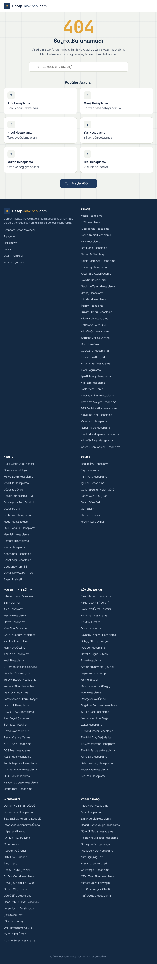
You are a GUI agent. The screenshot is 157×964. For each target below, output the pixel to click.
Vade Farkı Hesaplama (94, 421)
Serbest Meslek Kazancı (95, 338)
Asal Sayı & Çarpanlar (17, 718)
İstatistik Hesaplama (16, 705)
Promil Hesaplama (15, 547)
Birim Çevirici (12, 602)
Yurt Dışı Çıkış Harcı (92, 857)
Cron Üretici (11, 844)
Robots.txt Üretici (15, 850)
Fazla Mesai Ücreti (92, 389)
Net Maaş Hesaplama (94, 248)
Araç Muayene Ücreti (94, 863)
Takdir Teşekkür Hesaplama (20, 763)
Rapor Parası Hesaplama (96, 427)
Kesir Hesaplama (14, 660)
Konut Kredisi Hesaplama (96, 235)
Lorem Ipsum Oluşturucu (19, 908)
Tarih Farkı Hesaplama (94, 476)
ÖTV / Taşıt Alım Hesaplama (97, 876)
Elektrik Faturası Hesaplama (98, 750)
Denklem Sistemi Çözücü (19, 673)
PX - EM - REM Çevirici (17, 837)
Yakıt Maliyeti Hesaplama (96, 596)
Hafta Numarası (90, 515)
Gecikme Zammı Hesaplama (98, 286)
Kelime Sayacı (89, 679)
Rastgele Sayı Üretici (93, 699)
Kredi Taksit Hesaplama (95, 228)
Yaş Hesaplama (90, 470)
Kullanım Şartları (14, 262)
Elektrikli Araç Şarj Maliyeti (97, 737)
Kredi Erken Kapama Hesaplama (100, 434)
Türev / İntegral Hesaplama (20, 679)
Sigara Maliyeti (13, 579)
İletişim (8, 249)
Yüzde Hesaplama (91, 215)
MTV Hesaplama (91, 812)
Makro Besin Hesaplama (18, 476)
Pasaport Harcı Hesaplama (97, 850)
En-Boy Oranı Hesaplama (19, 876)
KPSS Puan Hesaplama (17, 744)
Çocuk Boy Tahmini (15, 566)
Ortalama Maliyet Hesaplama (98, 402)
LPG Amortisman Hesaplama (98, 744)
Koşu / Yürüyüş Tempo (94, 673)
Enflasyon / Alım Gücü (94, 325)
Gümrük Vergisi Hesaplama (97, 831)
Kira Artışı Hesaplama (94, 267)
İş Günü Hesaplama (92, 483)
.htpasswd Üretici (14, 831)
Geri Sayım (87, 508)
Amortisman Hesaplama (95, 363)
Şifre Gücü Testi (13, 915)
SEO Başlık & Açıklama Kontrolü (22, 818)
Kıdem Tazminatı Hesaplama (98, 261)
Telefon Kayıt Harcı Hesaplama (99, 837)
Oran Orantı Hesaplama (18, 788)
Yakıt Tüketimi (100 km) (95, 602)
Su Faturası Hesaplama (95, 711)
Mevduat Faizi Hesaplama (96, 415)
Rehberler (10, 236)
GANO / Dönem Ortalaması (20, 634)
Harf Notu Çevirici (14, 647)
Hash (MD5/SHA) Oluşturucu (21, 902)
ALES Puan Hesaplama (17, 756)
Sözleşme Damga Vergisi (95, 844)
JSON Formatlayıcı (15, 921)
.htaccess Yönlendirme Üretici (22, 825)
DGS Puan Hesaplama (17, 750)
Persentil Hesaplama (16, 540)
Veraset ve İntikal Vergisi (95, 883)
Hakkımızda (11, 243)
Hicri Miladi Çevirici (92, 521)
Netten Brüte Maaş (92, 254)
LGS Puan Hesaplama (17, 776)
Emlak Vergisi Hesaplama (96, 818)
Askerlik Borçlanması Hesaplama (100, 447)
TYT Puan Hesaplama (16, 654)
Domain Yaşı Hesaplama (18, 812)
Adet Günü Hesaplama (17, 553)
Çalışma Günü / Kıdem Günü (97, 489)
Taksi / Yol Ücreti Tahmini (96, 609)
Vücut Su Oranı (13, 508)
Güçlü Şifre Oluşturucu (17, 895)
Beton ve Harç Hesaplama (97, 763)
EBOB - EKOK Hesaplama (19, 711)
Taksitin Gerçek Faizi (93, 280)
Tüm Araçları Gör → (78, 183)
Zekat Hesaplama (92, 724)
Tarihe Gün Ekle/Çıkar (94, 496)
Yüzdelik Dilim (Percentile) (19, 686)
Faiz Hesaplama (90, 241)
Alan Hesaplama (14, 609)
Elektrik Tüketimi (91, 622)
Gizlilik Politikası (13, 255)
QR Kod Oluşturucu (15, 889)
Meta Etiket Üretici (15, 934)
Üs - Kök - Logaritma (16, 692)
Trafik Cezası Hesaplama (96, 895)
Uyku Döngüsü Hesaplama (20, 528)
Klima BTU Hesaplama (94, 756)
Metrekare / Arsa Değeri (95, 718)
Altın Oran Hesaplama (94, 615)
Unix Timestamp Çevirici (18, 927)
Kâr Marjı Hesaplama (93, 299)
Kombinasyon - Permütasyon (21, 699)
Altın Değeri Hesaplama (95, 331)
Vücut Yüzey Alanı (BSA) (18, 573)
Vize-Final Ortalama (15, 628)
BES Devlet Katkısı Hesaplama (99, 408)
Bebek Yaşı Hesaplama (17, 560)
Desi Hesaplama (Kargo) (95, 686)
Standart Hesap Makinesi (19, 230)
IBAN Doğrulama (91, 370)
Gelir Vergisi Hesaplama (95, 870)
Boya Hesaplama (91, 628)
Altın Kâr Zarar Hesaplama (97, 440)
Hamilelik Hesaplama (16, 534)
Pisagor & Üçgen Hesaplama (21, 782)
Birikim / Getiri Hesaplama (96, 312)
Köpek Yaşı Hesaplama (94, 769)
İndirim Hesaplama (92, 305)
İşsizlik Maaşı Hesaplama (96, 376)
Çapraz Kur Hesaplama (95, 350)
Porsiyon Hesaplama (93, 647)
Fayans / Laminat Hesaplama (98, 634)
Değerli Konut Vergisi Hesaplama (100, 825)
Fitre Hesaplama (91, 660)
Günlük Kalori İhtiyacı (16, 470)
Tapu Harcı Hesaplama (94, 805)
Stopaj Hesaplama (92, 293)
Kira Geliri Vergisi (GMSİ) (95, 889)
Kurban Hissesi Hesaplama (97, 731)
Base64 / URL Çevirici (17, 870)
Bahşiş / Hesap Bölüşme (95, 641)
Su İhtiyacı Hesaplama (17, 515)
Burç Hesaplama (91, 692)
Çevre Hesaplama (14, 622)
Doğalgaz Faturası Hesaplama (99, 705)
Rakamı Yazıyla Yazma (17, 737)
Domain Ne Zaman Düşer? (19, 805)
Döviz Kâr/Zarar (90, 344)
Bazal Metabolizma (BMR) (20, 496)
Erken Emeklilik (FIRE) (94, 357)
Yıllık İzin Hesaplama (93, 382)
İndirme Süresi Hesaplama (19, 940)
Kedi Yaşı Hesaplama (93, 776)
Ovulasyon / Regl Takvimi (19, 502)
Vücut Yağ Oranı (13, 489)
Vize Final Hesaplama (16, 641)
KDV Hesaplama (90, 222)
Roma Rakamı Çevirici (17, 731)
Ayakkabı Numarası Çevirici (97, 667)
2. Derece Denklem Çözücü (20, 667)
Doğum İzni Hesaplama (95, 463)
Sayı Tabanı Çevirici (15, 724)
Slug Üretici (11, 863)
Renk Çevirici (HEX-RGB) (19, 883)
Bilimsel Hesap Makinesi (18, 596)
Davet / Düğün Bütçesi (94, 654)
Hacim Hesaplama (15, 615)
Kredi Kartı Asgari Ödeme (96, 273)
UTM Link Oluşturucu (16, 857)
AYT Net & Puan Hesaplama (20, 769)
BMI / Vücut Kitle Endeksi (19, 463)
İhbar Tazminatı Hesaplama (97, 395)
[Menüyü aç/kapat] (149, 6)
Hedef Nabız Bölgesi (16, 521)
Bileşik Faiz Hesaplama (94, 318)
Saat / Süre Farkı (91, 502)
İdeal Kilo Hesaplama (16, 483)
